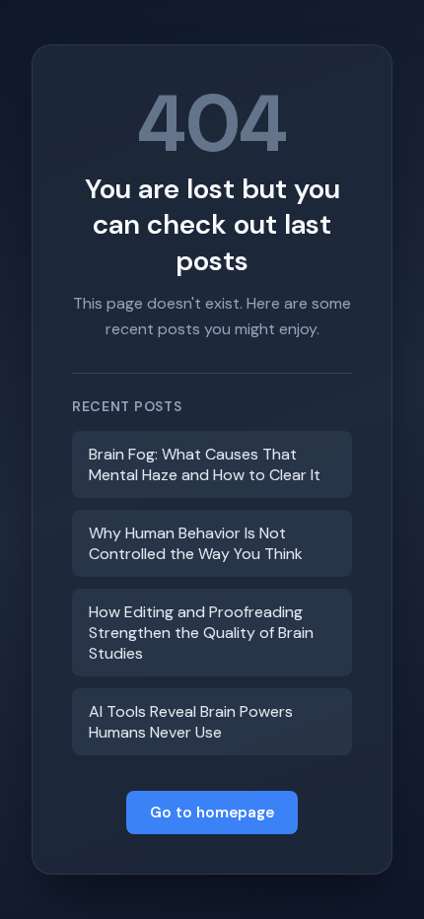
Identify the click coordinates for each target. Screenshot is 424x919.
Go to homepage (212, 812)
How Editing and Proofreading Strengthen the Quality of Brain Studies (201, 632)
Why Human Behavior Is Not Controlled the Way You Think (196, 543)
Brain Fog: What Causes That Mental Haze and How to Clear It (204, 464)
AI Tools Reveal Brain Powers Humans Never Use (191, 721)
